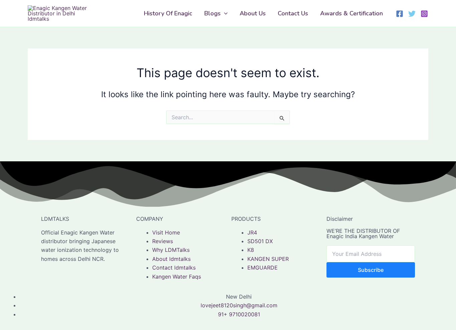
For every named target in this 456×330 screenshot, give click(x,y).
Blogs (212, 13)
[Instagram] (424, 14)
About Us (253, 13)
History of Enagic (168, 13)
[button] (224, 13)
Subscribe (371, 270)
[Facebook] (400, 14)
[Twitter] (412, 14)
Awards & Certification (351, 13)
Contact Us (293, 13)
